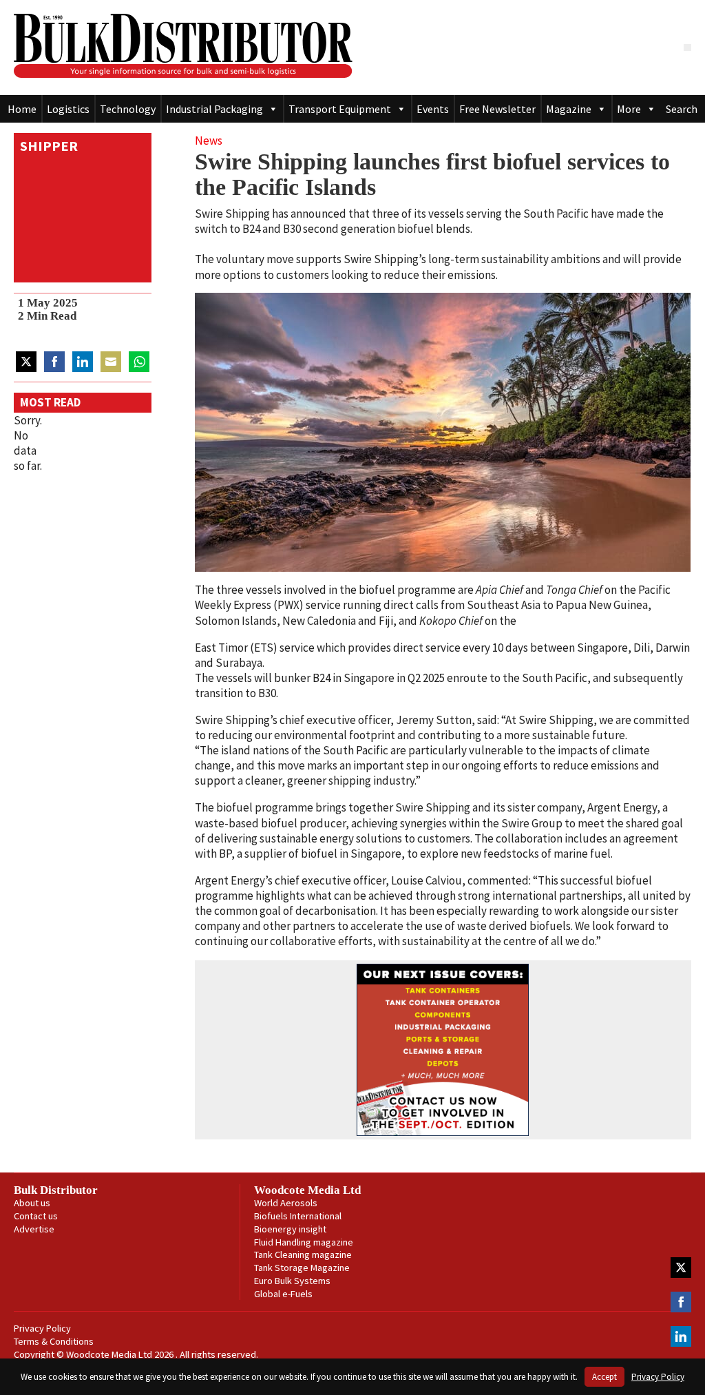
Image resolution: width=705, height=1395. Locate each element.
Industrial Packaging (214, 109)
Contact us (36, 1216)
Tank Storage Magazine (302, 1267)
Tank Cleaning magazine (303, 1254)
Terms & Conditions (54, 1341)
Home (22, 109)
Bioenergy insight (290, 1229)
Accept (604, 1377)
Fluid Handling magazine (303, 1242)
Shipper (49, 146)
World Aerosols (285, 1203)
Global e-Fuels (283, 1294)
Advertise (34, 1229)
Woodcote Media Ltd (307, 1190)
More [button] (629, 109)
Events (433, 109)
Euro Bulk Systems (292, 1280)
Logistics (68, 109)
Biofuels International (297, 1216)
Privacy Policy (42, 1328)
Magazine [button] (568, 109)
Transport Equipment (339, 109)
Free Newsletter (497, 109)
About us (32, 1203)
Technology (128, 109)
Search (681, 109)
